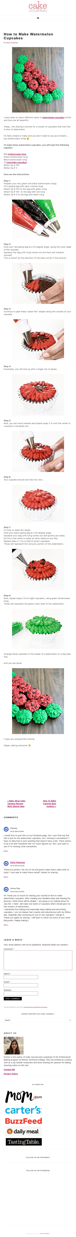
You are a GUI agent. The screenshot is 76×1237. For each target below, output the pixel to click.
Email (7, 982)
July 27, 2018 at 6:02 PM (17, 831)
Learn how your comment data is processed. (35, 1007)
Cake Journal (45, 1233)
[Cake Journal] (38, 13)
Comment (9, 949)
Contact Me (9, 1069)
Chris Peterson (17, 862)
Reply (6, 851)
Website (7, 990)
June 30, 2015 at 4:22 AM (17, 891)
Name (7, 974)
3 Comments (14, 42)
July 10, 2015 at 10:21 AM (17, 865)
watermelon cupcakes (53, 117)
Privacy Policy (11, 1074)
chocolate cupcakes (17, 162)
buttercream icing (17, 154)
